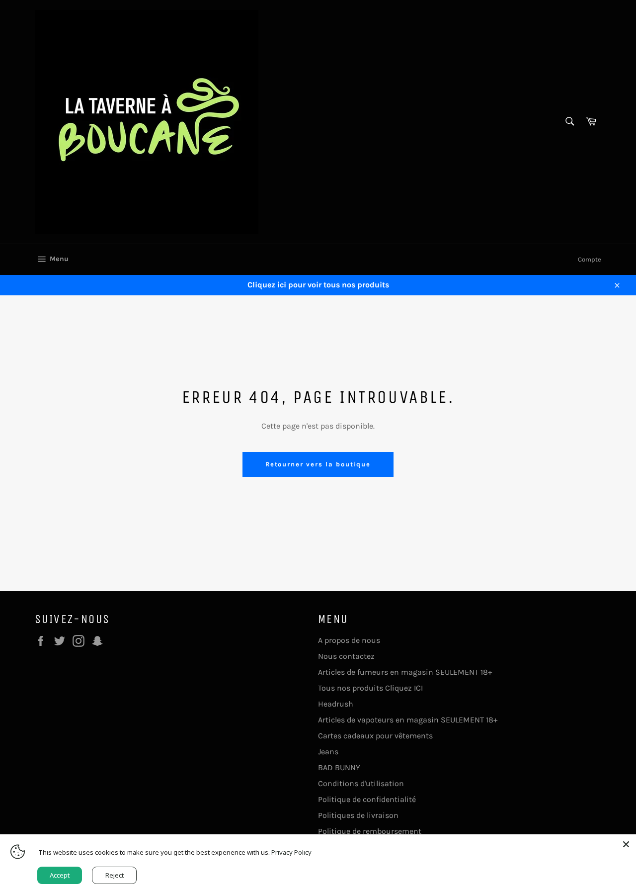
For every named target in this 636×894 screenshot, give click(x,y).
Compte (589, 259)
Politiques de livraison (358, 815)
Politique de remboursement (369, 831)
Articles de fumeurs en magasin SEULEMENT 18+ (405, 672)
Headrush (335, 704)
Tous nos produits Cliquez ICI (370, 688)
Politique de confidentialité (367, 799)
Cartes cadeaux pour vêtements (375, 735)
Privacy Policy (291, 852)
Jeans (328, 751)
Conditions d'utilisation (361, 783)
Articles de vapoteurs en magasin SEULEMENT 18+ (407, 719)
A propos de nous (349, 640)
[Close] (626, 844)
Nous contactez (346, 656)
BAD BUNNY (339, 767)
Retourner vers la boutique (318, 464)
